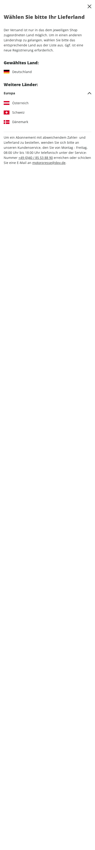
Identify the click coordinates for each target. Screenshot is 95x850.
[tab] (47, 93)
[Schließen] (89, 6)
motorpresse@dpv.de (48, 162)
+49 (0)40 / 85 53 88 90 (35, 157)
